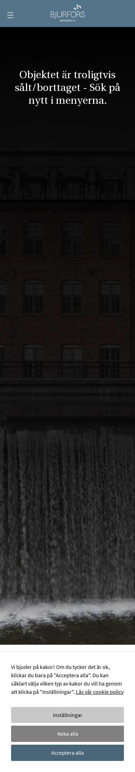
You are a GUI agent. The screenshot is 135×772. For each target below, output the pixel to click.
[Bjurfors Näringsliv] (67, 13)
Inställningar (67, 714)
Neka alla (67, 733)
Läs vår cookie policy (100, 691)
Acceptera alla (67, 752)
